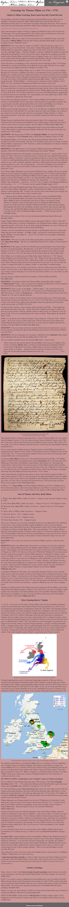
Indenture (54, 335)
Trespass (26, 293)
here (13, 52)
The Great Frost (28, 789)
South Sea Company (16, 795)
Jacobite (15, 786)
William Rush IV (9, 283)
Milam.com (27, 596)
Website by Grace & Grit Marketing (34, 905)
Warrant (25, 136)
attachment (42, 460)
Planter (20, 345)
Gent (35, 347)
